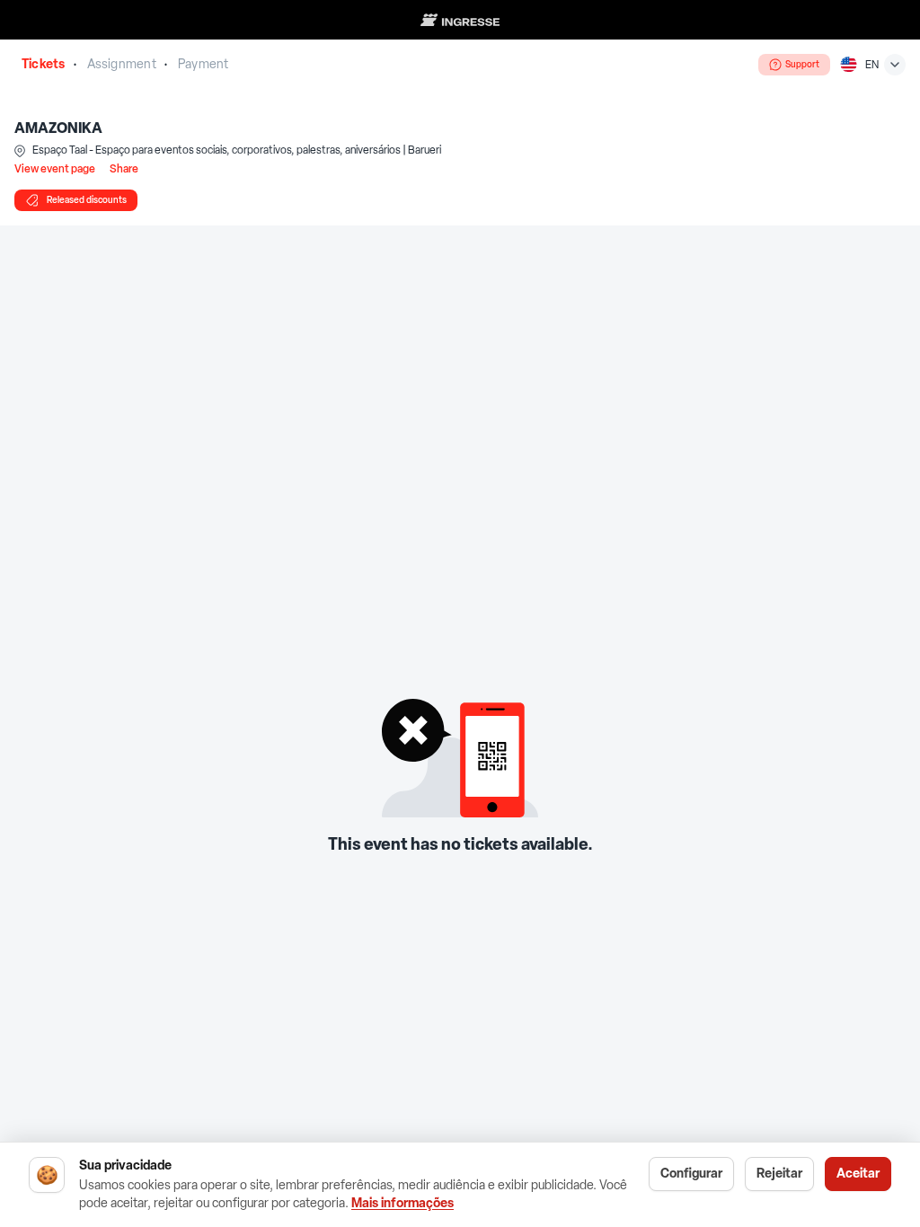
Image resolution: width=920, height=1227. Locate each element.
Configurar (691, 1173)
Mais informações (402, 1203)
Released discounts (87, 200)
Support (802, 64)
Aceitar (858, 1173)
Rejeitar (779, 1173)
